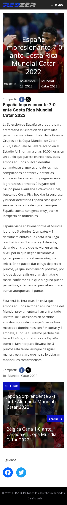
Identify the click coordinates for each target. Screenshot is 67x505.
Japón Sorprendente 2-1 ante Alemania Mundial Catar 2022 (31, 401)
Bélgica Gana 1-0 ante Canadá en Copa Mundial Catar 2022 (32, 434)
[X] (28, 99)
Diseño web (35, 498)
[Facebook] (22, 99)
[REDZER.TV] (19, 4)
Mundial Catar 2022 (22, 375)
